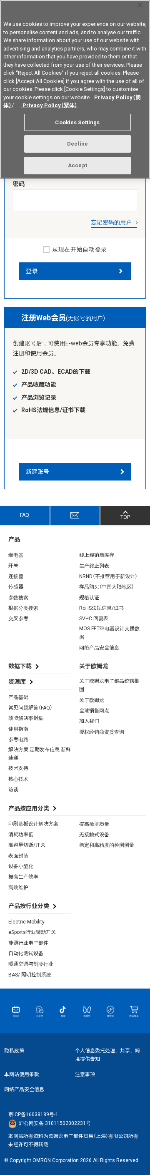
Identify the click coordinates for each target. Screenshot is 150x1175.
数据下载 (20, 666)
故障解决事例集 (25, 718)
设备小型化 (20, 866)
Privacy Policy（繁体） (49, 105)
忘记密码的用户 (111, 222)
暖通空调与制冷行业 (30, 964)
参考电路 (18, 739)
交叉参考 (18, 618)
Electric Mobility (26, 922)
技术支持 (18, 768)
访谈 (13, 790)
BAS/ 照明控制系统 (29, 975)
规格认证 (89, 598)
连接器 (15, 576)
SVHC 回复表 (93, 618)
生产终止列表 (94, 566)
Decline (77, 144)
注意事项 (85, 1074)
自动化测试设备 (25, 953)
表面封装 (18, 856)
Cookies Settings (77, 122)
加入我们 (89, 721)
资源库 (17, 681)
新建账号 (37, 471)
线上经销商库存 (96, 555)
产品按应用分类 (28, 808)
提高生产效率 (23, 877)
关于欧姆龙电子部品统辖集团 (109, 685)
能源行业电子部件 (28, 943)
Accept (77, 165)
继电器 (15, 555)
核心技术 (18, 779)
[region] (75, 89)
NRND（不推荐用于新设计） (108, 576)
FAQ (24, 515)
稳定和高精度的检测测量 (106, 845)
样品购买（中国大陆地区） (106, 587)
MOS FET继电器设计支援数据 (109, 633)
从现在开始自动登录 (79, 249)
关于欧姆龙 (91, 700)
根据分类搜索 (23, 608)
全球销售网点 (94, 711)
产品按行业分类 (28, 906)
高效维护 (18, 888)
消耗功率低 (20, 835)
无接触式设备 (94, 835)
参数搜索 (18, 598)
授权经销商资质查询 (101, 732)
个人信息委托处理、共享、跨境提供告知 (107, 1055)
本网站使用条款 (21, 1074)
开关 (13, 566)
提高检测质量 (94, 824)
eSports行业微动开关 (32, 932)
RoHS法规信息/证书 (101, 608)
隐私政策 (14, 1051)
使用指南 (18, 729)
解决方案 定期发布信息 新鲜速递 (39, 754)
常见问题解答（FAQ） (30, 708)
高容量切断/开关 (26, 845)
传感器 (15, 587)
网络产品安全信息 (99, 648)
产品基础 (18, 697)
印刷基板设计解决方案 (33, 824)
